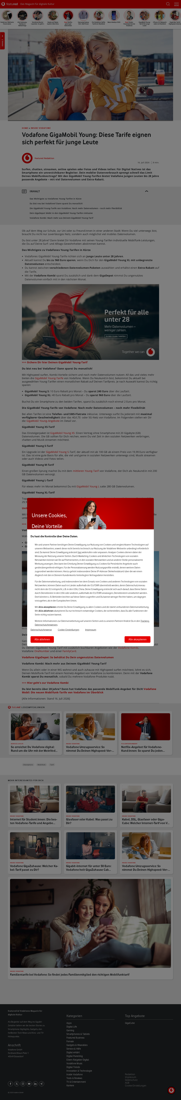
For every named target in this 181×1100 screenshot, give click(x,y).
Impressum (90, 629)
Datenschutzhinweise (41, 629)
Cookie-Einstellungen (68, 629)
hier (80, 552)
